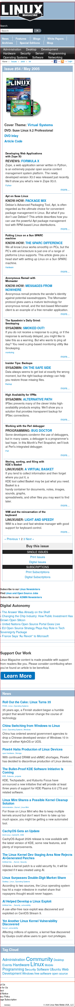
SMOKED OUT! (34, 328)
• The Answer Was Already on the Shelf (25, 612)
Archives (7, 43)
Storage (18, 753)
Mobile (49, 965)
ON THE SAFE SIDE (37, 367)
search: (4, 25)
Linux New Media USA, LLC (62, 1004)
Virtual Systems (40, 124)
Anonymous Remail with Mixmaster (20, 279)
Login (70, 61)
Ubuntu (55, 969)
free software (42, 973)
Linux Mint (25, 807)
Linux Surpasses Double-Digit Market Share (34, 877)
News (5, 38)
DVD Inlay (11, 136)
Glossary (7, 1005)
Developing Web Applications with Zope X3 (23, 155)
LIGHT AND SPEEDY (39, 519)
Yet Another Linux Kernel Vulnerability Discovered (29, 923)
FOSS (4, 706)
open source (60, 973)
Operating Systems (15, 57)
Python (8, 185)
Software (37, 57)
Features (21, 38)
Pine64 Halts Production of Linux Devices (32, 749)
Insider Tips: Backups (18, 363)
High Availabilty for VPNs (20, 394)
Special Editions (30, 43)
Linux (10, 706)
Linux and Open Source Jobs (22, 593)
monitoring (9, 352)
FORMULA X (30, 161)
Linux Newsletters (30, 589)
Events (7, 965)
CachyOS (15, 835)
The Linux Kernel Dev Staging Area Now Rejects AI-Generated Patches (37, 856)
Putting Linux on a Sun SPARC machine (24, 236)
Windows (27, 729)
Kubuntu (10, 776)
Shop (50, 43)
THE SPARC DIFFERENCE (44, 243)
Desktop (5, 881)
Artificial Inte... (7, 862)
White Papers (55, 38)
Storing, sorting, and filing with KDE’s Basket (24, 463)
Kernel (17, 807)
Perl (7, 451)
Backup (8, 384)
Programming (13, 969)
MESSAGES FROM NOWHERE (28, 288)
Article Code (13, 141)
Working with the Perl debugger (25, 426)
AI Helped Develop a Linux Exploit (26, 901)
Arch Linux (6, 835)
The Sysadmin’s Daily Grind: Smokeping (23, 322)
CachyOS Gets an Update (21, 831)
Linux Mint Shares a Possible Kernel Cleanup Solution (35, 802)
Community (39, 959)
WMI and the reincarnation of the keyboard (25, 513)
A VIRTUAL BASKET (39, 469)
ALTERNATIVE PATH (37, 399)
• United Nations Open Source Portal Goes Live (30, 624)
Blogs (36, 38)
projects (18, 776)
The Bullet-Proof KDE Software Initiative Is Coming (32, 771)
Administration (7, 807)
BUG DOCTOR (41, 430)
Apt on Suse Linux (16, 196)
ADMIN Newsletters (31, 597)
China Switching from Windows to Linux (31, 725)
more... (65, 189)
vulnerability (26, 905)
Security (23, 862)
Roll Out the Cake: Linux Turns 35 (26, 702)
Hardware (9, 267)
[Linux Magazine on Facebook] (55, 61)
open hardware (8, 753)
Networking (55, 57)
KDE (4, 776)
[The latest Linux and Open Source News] (62, 61)
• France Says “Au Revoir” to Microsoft (24, 636)
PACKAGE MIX (35, 200)
